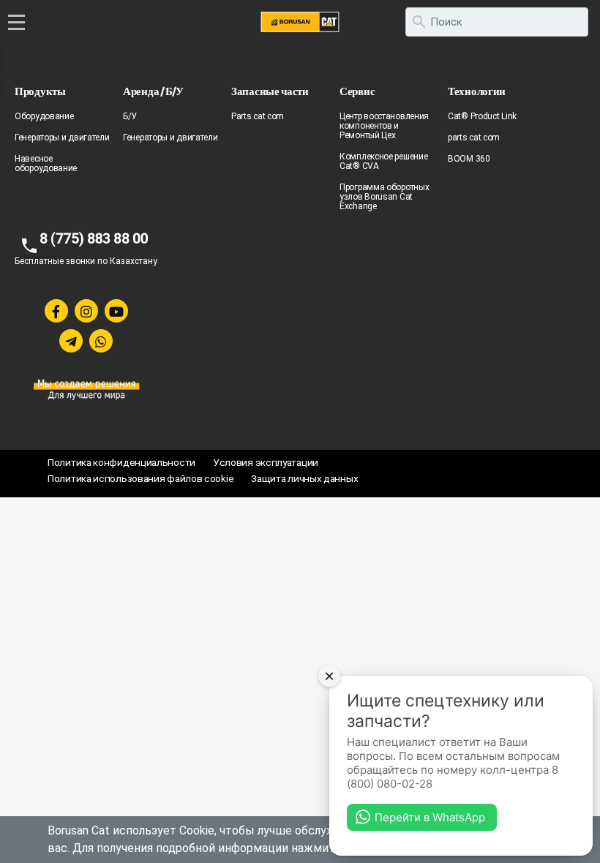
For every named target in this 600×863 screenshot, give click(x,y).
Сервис (357, 91)
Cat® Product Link (482, 116)
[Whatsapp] (101, 341)
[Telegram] (71, 341)
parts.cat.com (474, 137)
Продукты (40, 91)
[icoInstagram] (86, 311)
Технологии (477, 91)
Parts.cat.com (257, 116)
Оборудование (44, 116)
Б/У (130, 116)
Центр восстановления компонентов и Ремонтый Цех (384, 125)
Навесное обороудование (46, 163)
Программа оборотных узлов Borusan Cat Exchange (384, 196)
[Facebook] (56, 311)
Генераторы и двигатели (62, 137)
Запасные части (270, 91)
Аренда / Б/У (153, 91)
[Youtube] (116, 311)
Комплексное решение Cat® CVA (383, 161)
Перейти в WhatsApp (430, 817)
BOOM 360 (469, 159)
